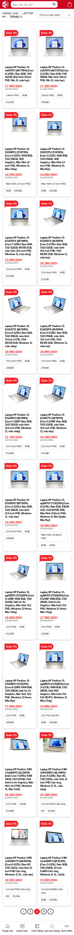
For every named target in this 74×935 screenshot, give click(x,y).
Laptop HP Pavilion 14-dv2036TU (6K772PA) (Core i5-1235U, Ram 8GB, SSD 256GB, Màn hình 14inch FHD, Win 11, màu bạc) (54, 74)
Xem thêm (66, 930)
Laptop (27, 13)
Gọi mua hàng (51, 930)
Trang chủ (7, 930)
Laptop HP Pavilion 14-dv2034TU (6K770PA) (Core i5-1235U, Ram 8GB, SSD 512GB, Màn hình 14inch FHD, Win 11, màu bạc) (19, 74)
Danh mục (22, 930)
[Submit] (54, 4)
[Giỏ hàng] (69, 4)
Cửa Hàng (37, 930)
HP (4, 16)
